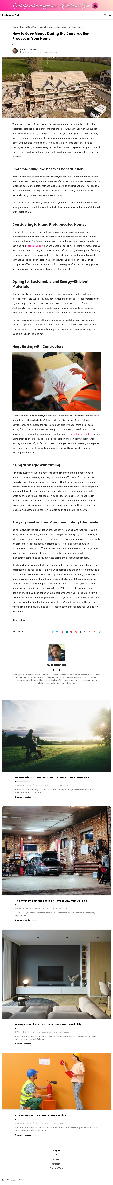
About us (56, 1159)
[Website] (59, 670)
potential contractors (81, 434)
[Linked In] (53, 670)
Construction (18, 620)
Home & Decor (28, 52)
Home (15, 27)
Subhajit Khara (28, 49)
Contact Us (56, 1164)
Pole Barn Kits (34, 246)
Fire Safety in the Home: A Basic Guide (40, 1115)
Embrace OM (10, 15)
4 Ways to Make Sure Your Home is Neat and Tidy (48, 1024)
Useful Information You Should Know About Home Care (52, 777)
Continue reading (23, 797)
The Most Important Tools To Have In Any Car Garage (51, 900)
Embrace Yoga (56, 1168)
